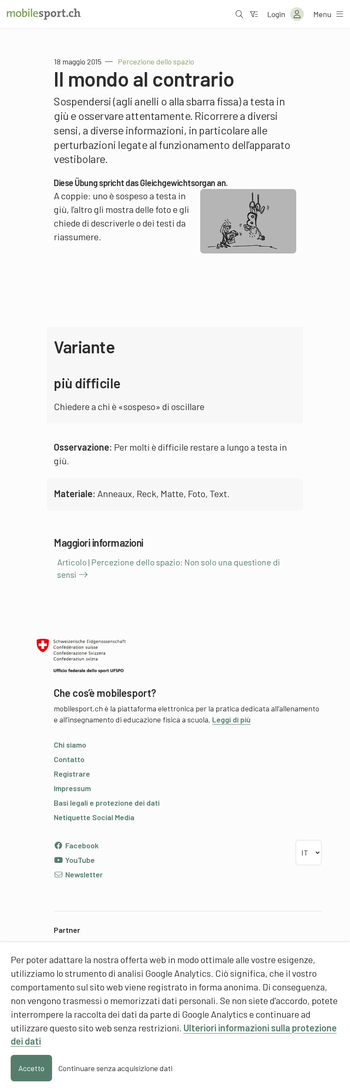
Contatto (69, 759)
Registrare (72, 773)
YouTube (79, 860)
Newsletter (83, 874)
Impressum (72, 788)
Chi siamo (70, 744)
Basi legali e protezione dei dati (107, 802)
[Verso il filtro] (254, 14)
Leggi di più (231, 719)
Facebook (81, 845)
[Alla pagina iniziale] (44, 14)
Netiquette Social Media (94, 817)
